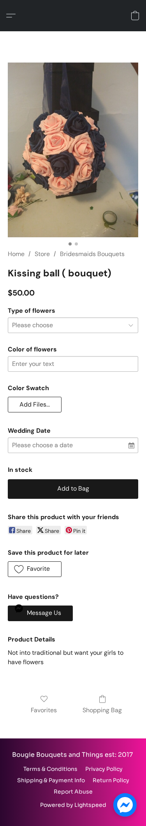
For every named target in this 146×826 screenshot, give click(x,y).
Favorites (44, 710)
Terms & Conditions (50, 768)
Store (42, 254)
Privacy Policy (104, 768)
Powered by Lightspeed (73, 804)
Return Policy (111, 780)
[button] (12, 15)
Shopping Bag (102, 710)
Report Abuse (73, 791)
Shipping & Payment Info (51, 780)
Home (16, 254)
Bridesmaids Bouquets (92, 254)
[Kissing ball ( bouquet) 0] (73, 150)
